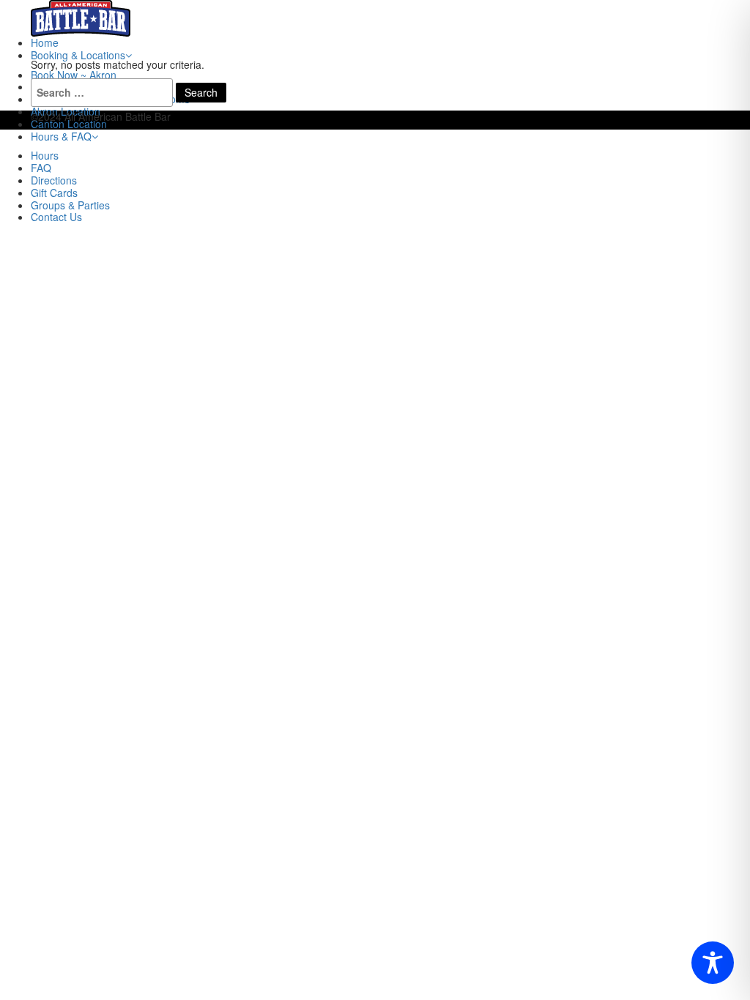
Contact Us (56, 216)
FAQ (41, 167)
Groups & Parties (70, 205)
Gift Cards (54, 192)
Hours (45, 155)
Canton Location (69, 123)
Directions (54, 180)
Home (45, 42)
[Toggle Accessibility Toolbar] (712, 962)
